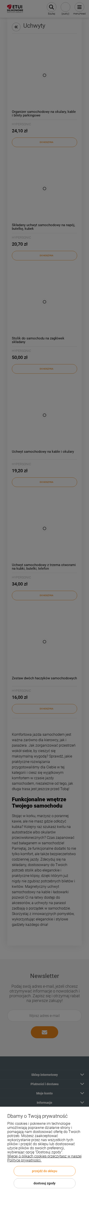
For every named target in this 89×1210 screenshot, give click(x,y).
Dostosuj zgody (44, 1183)
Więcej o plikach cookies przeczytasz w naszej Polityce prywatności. (44, 1158)
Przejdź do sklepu (44, 1171)
